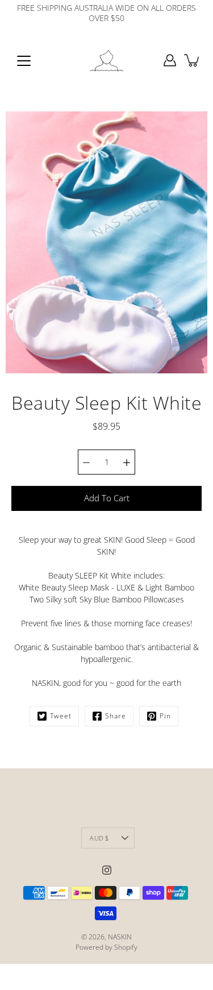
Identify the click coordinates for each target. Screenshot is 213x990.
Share (115, 716)
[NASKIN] (107, 60)
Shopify (125, 947)
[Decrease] (86, 462)
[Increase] (126, 462)
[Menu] (23, 61)
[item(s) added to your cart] (192, 60)
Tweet (61, 716)
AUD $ (99, 838)
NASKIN (120, 937)
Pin (165, 716)
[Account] (170, 60)
